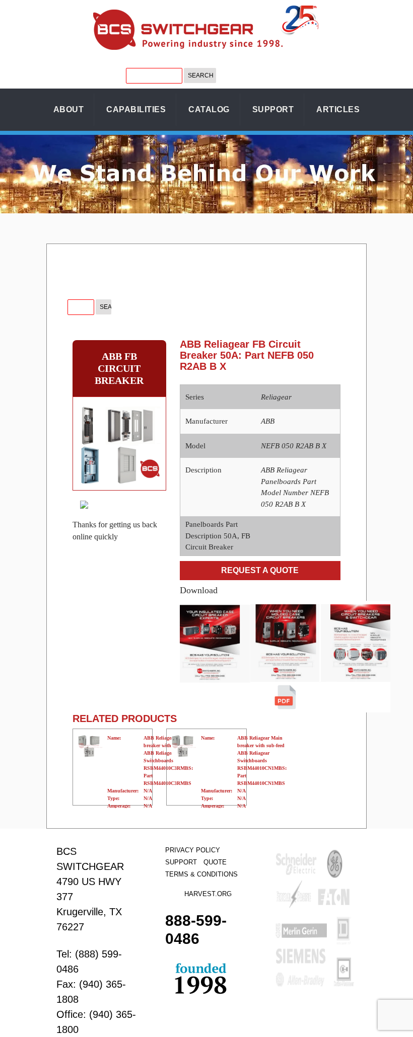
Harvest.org (208, 894)
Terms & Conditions (201, 874)
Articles (338, 109)
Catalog (209, 109)
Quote (215, 862)
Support (273, 109)
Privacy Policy (192, 850)
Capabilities (136, 109)
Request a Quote (260, 570)
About (68, 109)
